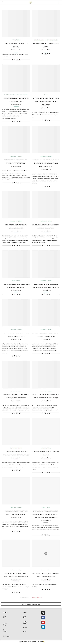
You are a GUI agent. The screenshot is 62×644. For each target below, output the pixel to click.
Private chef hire (4, 618)
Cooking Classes (25, 622)
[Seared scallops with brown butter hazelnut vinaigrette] (16, 78)
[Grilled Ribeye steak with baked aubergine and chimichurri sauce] (16, 553)
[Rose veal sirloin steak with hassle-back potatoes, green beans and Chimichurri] (46, 78)
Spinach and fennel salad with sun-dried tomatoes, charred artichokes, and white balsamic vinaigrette (46, 514)
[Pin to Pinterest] (17, 59)
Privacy (24, 631)
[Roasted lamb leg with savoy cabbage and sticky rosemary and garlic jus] (46, 374)
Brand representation (6, 636)
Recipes (25, 627)
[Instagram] (43, 613)
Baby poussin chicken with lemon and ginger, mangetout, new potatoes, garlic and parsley (45, 163)
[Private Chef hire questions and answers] (16, 23)
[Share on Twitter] (16, 59)
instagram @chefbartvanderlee (31, 604)
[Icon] (46, 553)
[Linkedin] (43, 627)
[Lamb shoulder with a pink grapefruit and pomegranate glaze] (46, 204)
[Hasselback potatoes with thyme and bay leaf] (46, 431)
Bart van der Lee (17, 49)
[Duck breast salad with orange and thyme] (46, 23)
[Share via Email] (19, 59)
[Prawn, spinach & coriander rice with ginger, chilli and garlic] (46, 312)
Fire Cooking (5, 630)
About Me (24, 617)
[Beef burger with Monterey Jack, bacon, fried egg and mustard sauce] (46, 264)
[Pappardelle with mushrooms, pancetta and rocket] (16, 204)
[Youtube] (43, 622)
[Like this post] (12, 59)
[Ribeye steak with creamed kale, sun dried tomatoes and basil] (16, 312)
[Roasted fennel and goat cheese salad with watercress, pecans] (16, 264)
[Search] (59, 2)
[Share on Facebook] (14, 59)
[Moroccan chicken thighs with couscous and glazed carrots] (16, 490)
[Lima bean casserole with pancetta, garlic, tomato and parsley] (16, 374)
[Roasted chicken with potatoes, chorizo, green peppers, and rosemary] (16, 431)
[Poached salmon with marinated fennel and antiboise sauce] (16, 139)
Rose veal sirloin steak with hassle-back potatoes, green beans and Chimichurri (46, 101)
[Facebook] (43, 617)
